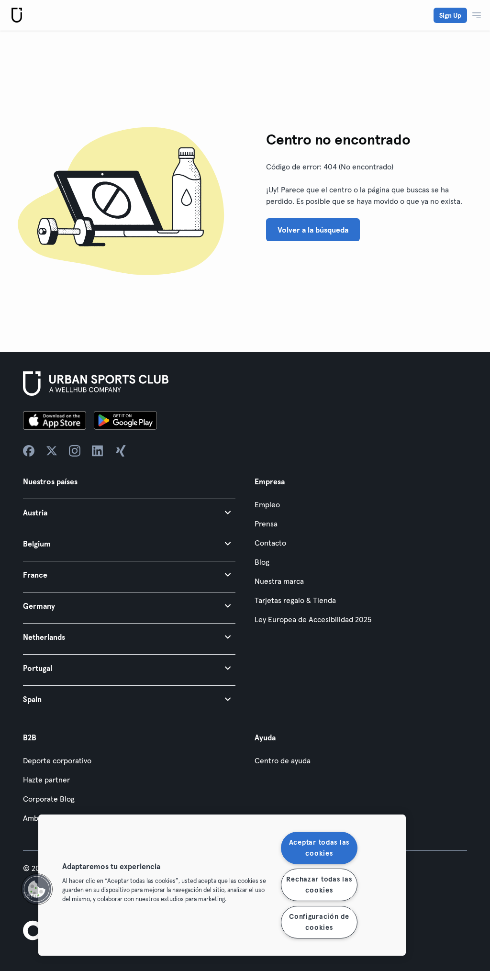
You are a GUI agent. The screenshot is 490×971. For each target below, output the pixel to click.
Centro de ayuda (283, 760)
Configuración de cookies (319, 922)
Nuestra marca (279, 581)
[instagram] (74, 451)
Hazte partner (46, 779)
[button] (129, 512)
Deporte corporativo (57, 760)
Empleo (267, 504)
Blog (262, 562)
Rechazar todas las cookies (319, 884)
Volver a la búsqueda (313, 229)
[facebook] (28, 451)
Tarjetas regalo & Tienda (295, 600)
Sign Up (450, 15)
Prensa (266, 523)
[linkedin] (97, 451)
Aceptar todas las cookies (319, 848)
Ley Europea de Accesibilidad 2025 (313, 619)
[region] (222, 885)
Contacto (270, 542)
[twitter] (51, 451)
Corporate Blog (49, 799)
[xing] (120, 451)
